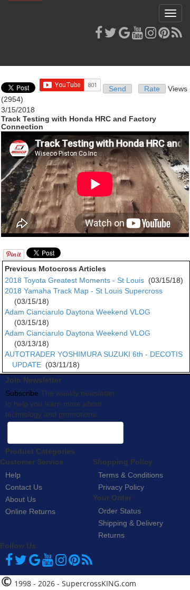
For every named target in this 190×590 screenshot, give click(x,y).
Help (13, 475)
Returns (111, 535)
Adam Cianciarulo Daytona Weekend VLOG (77, 312)
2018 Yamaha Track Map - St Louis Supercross (84, 291)
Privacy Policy (121, 487)
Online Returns (30, 511)
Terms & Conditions (130, 475)
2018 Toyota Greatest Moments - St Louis (74, 280)
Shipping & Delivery (130, 523)
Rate (152, 88)
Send (117, 88)
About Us (20, 499)
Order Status (119, 511)
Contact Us (23, 487)
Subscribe (22, 393)
